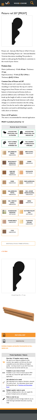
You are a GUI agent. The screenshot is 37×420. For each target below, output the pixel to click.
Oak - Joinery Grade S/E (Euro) (29, 192)
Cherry (29, 162)
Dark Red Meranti (12, 173)
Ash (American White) (12, 153)
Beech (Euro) (29, 152)
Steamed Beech (12, 221)
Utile (12, 231)
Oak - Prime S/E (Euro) (12, 202)
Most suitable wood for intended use (12, 143)
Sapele (29, 201)
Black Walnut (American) (12, 163)
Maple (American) (29, 182)
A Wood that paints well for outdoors (12, 133)
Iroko (12, 182)
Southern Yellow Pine (29, 212)
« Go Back (4, 251)
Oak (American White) (12, 192)
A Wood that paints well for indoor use (29, 133)
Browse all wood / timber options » (17, 243)
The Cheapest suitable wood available (29, 143)
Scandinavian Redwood (12, 212)
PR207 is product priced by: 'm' (13, 122)
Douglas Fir (29, 172)
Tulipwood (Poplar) (29, 222)
